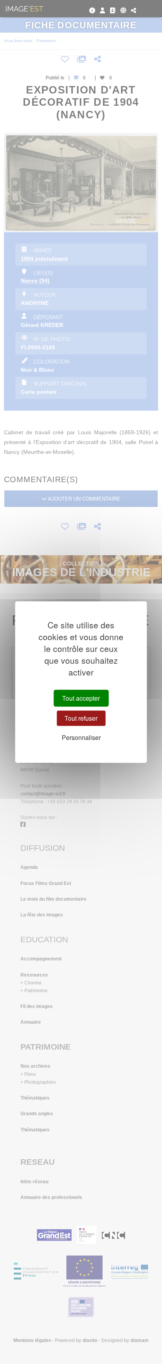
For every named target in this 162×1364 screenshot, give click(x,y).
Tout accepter (81, 698)
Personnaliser (81, 737)
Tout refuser (81, 718)
